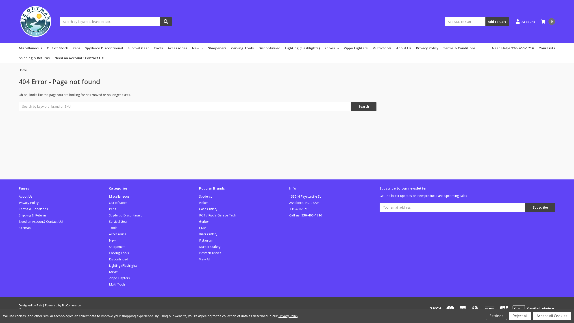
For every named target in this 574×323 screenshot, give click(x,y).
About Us (403, 48)
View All (204, 259)
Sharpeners (217, 48)
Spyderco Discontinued (104, 48)
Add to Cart (497, 22)
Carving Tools (242, 48)
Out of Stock (57, 48)
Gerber (204, 221)
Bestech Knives (210, 253)
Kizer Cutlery (208, 234)
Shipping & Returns (34, 58)
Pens (76, 48)
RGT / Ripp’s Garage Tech (217, 215)
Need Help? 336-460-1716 (513, 48)
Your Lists (547, 48)
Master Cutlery (209, 246)
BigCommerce (71, 305)
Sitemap (25, 228)
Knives (329, 48)
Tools (158, 48)
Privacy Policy (427, 48)
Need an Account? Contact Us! (79, 58)
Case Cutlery (208, 209)
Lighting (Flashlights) (302, 48)
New (195, 48)
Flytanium (206, 240)
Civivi (202, 228)
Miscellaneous (30, 48)
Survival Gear (138, 48)
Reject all (520, 315)
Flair (39, 305)
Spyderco (206, 196)
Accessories (177, 48)
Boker (203, 203)
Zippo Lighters (356, 48)
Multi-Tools (381, 48)
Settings (496, 315)
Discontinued (269, 48)
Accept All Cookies (552, 315)
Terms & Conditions (459, 48)
